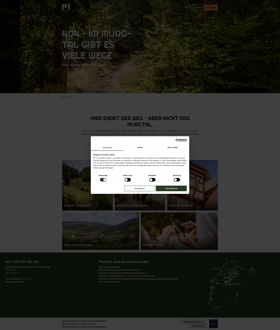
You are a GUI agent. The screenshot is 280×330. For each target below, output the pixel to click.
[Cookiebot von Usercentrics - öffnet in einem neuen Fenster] (177, 140)
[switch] (128, 179)
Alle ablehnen (139, 188)
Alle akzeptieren (171, 188)
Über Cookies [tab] (173, 147)
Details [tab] (140, 147)
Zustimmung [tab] (107, 147)
